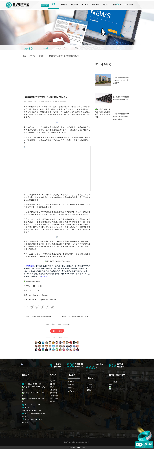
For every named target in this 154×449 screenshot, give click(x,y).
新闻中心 (106, 4)
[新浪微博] (37, 307)
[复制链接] (52, 307)
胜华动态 (45, 48)
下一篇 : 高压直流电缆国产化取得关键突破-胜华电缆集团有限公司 (75, 316)
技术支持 (85, 4)
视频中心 (78, 48)
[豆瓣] (47, 307)
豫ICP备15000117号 (77, 447)
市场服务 (95, 4)
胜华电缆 (44, 276)
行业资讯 (61, 48)
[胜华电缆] (22, 364)
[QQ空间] (42, 307)
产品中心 (74, 4)
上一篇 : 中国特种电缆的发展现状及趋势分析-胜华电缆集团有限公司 (39, 316)
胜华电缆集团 (29, 266)
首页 (53, 4)
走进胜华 (64, 4)
